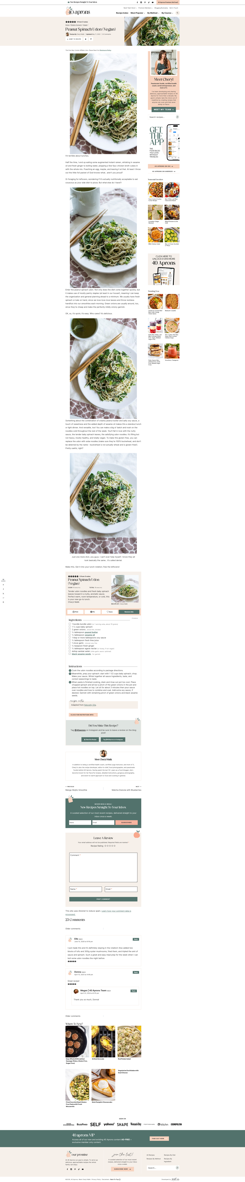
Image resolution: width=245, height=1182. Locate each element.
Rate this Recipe (91, 739)
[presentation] (77, 1041)
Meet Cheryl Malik (85, 1179)
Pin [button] (93, 612)
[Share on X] (3, 593)
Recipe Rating (97, 846)
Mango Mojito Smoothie (76, 788)
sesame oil (90, 635)
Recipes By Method (154, 1159)
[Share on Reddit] (3, 598)
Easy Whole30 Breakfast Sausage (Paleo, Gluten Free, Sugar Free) (76, 1061)
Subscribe (126, 822)
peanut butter (91, 632)
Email (109, 889)
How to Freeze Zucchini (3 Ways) (172, 244)
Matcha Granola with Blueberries (126, 788)
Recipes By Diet (169, 1155)
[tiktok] (149, 2)
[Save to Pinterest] (3, 585)
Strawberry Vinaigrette (171, 360)
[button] (91, 39)
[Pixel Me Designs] (175, 1179)
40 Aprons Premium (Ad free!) (168, 2)
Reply (136, 939)
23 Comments (106, 34)
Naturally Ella (90, 705)
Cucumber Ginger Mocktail (153, 222)
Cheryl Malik (80, 34)
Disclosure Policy (105, 50)
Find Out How (158, 1138)
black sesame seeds (81, 654)
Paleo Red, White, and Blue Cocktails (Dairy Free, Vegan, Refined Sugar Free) (155, 337)
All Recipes (151, 1155)
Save (111, 612)
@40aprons (80, 730)
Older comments (72, 929)
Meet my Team (162, 109)
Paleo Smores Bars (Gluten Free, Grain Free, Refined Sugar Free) (154, 363)
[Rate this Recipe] (85, 39)
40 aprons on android (162, 171)
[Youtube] (153, 2)
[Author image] (67, 34)
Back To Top (114, 1179)
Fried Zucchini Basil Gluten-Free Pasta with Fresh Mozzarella (76, 1104)
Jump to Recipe (75, 39)
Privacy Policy (96, 1179)
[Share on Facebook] (3, 589)
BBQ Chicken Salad (154, 244)
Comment (75, 855)
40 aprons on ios (162, 166)
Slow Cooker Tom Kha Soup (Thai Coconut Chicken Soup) (171, 336)
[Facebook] (137, 2)
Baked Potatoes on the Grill (171, 222)
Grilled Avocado (98, 1059)
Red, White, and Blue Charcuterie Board (171, 199)
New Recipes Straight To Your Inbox (83, 2)
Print (76, 612)
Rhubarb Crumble (170, 310)
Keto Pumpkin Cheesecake (102, 1102)
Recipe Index (122, 13)
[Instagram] (141, 2)
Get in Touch (173, 8)
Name (73, 889)
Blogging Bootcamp (161, 8)
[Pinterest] (145, 2)
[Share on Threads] (3, 602)
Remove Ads (129, 612)
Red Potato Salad (124, 1059)
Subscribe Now (121, 1169)
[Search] (177, 117)
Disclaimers (105, 1179)
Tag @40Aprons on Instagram (113, 739)
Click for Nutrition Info (82, 715)
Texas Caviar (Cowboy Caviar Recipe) (154, 199)
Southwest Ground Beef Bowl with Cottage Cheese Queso (155, 312)
